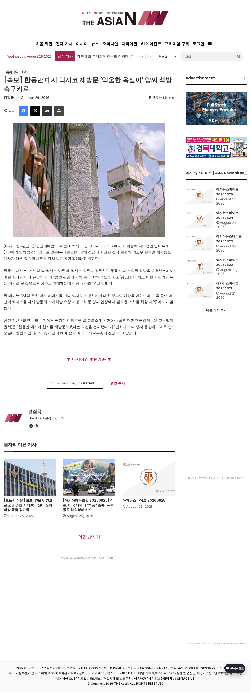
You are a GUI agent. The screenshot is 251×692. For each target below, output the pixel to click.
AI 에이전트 (151, 43)
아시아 (82, 43)
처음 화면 (44, 43)
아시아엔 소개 (65, 678)
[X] (35, 111)
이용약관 (140, 678)
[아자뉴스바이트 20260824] (199, 219)
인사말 (81, 678)
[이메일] (47, 111)
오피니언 (110, 43)
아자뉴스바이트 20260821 (227, 286)
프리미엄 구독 (177, 43)
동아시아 (12, 72)
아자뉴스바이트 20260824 (227, 215)
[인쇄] (59, 111)
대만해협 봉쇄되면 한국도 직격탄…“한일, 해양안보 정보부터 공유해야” (131, 56)
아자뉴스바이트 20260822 (227, 262)
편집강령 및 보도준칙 (117, 678)
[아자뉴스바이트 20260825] (149, 477)
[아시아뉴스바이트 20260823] (199, 242)
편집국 (9, 97)
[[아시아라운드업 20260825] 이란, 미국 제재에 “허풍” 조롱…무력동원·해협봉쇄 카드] (89, 477)
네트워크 (95, 678)
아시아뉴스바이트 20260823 (229, 239)
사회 (24, 72)
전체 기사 (64, 43)
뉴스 (95, 43)
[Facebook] (23, 111)
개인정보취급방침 (160, 678)
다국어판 (129, 43)
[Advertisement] (89, 596)
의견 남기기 (89, 536)
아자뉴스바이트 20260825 (144, 500)
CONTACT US (185, 678)
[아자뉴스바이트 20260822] (199, 266)
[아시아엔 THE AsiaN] (125, 18)
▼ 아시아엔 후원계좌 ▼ (89, 359)
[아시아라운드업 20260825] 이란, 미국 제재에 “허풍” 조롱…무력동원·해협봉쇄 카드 (88, 505)
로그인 (198, 43)
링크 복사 (118, 383)
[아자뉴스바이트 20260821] (199, 289)
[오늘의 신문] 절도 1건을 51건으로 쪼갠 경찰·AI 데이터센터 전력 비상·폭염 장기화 (28, 505)
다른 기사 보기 (216, 310)
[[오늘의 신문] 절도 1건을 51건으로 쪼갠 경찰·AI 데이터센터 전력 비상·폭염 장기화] (30, 477)
